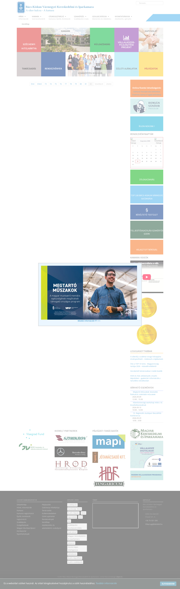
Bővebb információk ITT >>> (89, 321)
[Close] (143, 262)
